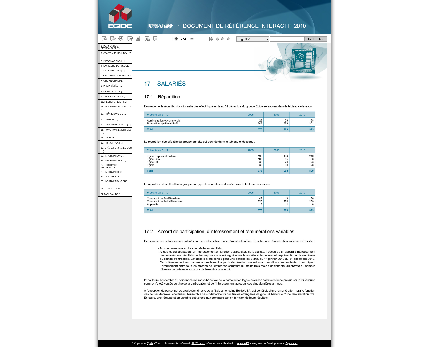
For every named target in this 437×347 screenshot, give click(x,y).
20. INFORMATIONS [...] (113, 156)
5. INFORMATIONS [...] (113, 70)
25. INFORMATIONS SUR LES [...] (114, 182)
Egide (150, 343)
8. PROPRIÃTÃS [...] (111, 86)
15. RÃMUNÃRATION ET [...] (116, 124)
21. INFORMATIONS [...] (113, 160)
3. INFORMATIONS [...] (113, 61)
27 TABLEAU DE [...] (111, 194)
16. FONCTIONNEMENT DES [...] (116, 131)
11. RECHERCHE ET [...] (114, 102)
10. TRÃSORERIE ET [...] (114, 96)
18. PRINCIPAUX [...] (112, 143)
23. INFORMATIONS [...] (113, 172)
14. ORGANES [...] (110, 119)
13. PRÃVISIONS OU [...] (114, 114)
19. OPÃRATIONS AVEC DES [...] (116, 150)
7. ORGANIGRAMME (112, 81)
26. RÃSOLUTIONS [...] (113, 188)
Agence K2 (243, 343)
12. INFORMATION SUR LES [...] (116, 107)
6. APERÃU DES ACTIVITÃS (116, 75)
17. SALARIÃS (108, 137)
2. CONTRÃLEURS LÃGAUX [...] (116, 55)
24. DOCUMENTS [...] (112, 176)
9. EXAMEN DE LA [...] (112, 91)
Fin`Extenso (198, 343)
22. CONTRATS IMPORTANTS (109, 166)
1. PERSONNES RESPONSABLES (110, 46)
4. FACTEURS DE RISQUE (115, 66)
